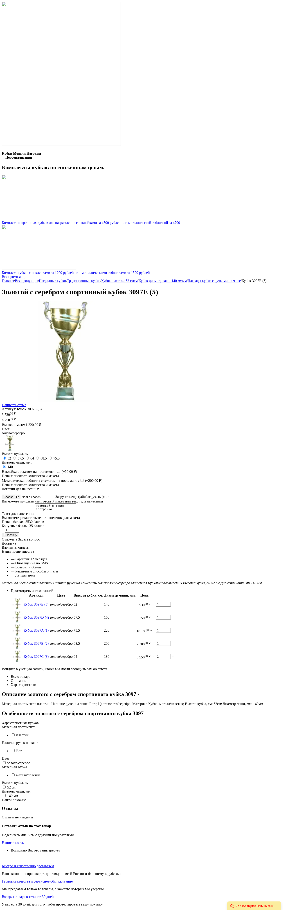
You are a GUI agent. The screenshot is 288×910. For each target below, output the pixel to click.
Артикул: (9, 409)
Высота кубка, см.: (16, 454)
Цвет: (6, 429)
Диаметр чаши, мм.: (17, 462)
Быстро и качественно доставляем (28, 866)
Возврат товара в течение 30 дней (28, 897)
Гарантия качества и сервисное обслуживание (37, 881)
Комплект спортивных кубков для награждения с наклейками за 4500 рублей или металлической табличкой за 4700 (91, 223)
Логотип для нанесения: (20, 489)
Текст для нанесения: (18, 514)
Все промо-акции (15, 277)
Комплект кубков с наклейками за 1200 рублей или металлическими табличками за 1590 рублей (76, 273)
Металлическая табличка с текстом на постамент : (41, 480)
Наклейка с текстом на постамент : (29, 471)
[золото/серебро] (10, 450)
